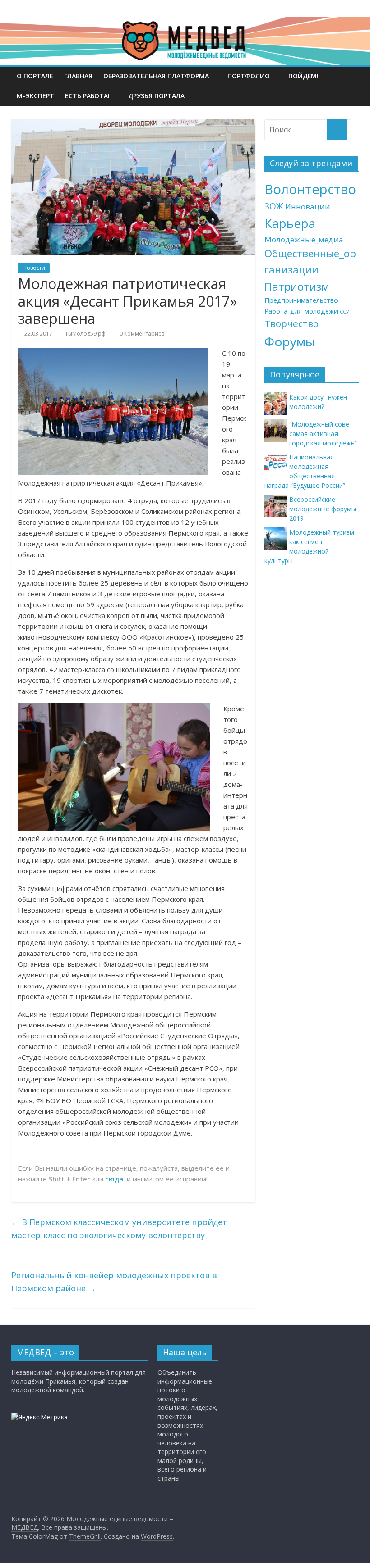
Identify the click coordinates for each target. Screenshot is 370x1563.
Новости (34, 268)
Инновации (307, 206)
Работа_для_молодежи (301, 311)
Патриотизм (296, 286)
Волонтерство (310, 189)
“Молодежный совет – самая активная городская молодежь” (323, 433)
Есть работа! (87, 95)
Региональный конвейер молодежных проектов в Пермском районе (114, 1282)
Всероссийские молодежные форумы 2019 (322, 509)
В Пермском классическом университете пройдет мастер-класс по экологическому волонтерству (119, 1228)
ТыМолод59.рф (85, 333)
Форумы (289, 341)
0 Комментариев (141, 333)
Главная (78, 76)
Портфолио (248, 76)
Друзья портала (156, 95)
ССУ (344, 312)
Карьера (289, 223)
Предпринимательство (301, 300)
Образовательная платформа (156, 76)
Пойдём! (303, 76)
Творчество (291, 323)
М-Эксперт (35, 95)
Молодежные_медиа (303, 239)
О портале (35, 76)
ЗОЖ (273, 206)
